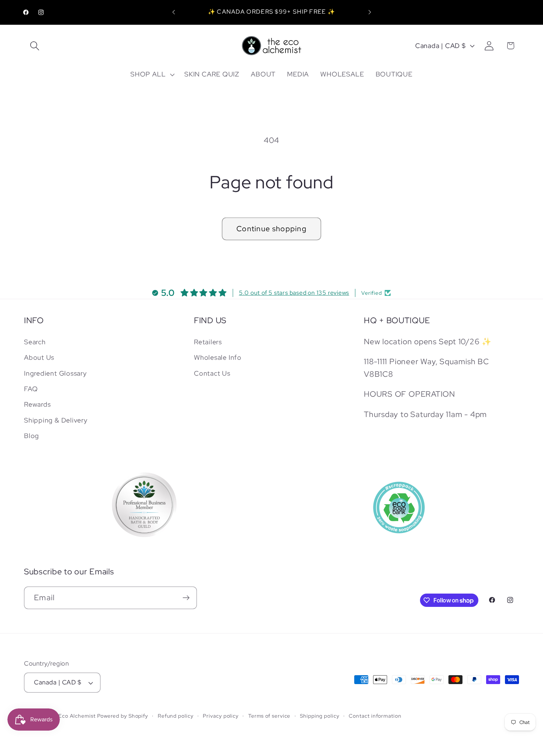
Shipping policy (319, 715)
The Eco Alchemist (71, 715)
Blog (31, 435)
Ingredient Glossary (55, 373)
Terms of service (269, 715)
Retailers (208, 341)
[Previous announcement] (173, 12)
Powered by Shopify (122, 715)
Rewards (37, 404)
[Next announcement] (370, 12)
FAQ (31, 388)
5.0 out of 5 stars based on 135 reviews (294, 293)
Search (35, 341)
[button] (34, 45)
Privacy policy (221, 715)
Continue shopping (271, 228)
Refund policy (176, 715)
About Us (39, 357)
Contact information (375, 715)
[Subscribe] (186, 598)
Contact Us (212, 373)
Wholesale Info (218, 357)
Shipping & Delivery (56, 420)
